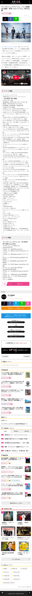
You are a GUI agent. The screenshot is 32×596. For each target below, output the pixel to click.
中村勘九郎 (6, 575)
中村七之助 (16, 572)
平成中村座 (16, 575)
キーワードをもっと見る (23, 586)
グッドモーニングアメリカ (8, 46)
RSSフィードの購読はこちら (16, 308)
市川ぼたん (6, 572)
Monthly (27, 431)
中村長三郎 (16, 579)
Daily (5, 431)
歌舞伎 (5, 568)
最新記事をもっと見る (16, 503)
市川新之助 (24, 568)
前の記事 (6, 356)
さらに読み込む (16, 559)
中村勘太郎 (6, 579)
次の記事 (26, 356)
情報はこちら (19, 283)
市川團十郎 (14, 568)
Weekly (16, 431)
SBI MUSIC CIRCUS (8, 583)
